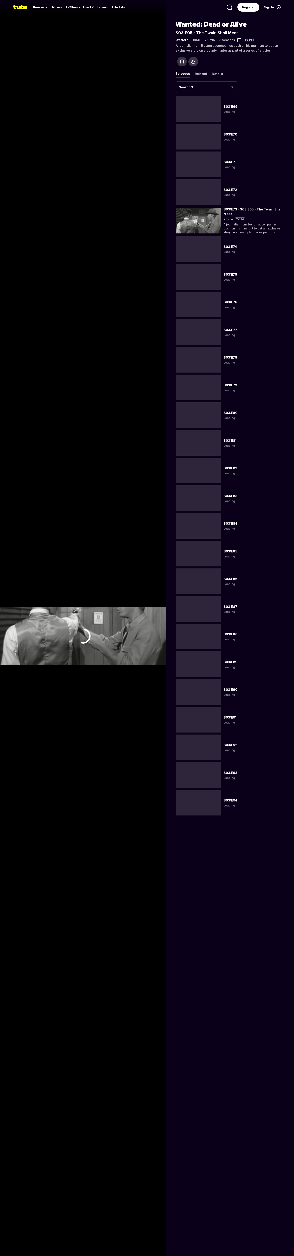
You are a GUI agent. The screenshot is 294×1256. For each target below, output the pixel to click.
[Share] (193, 61)
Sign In (269, 7)
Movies (57, 7)
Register (248, 7)
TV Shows (73, 7)
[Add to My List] (182, 61)
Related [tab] (201, 74)
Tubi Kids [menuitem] (118, 7)
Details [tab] (217, 74)
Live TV (88, 7)
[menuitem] (40, 7)
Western (182, 40)
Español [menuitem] (102, 7)
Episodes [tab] (183, 74)
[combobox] (207, 87)
